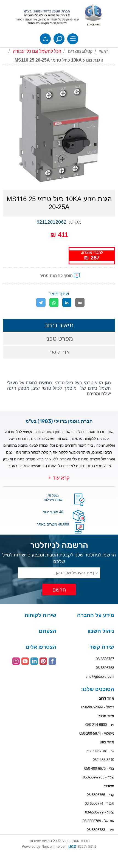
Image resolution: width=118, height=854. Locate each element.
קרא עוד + (59, 478)
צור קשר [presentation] (59, 352)
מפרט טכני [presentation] (59, 338)
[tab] (59, 325)
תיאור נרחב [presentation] (59, 325)
